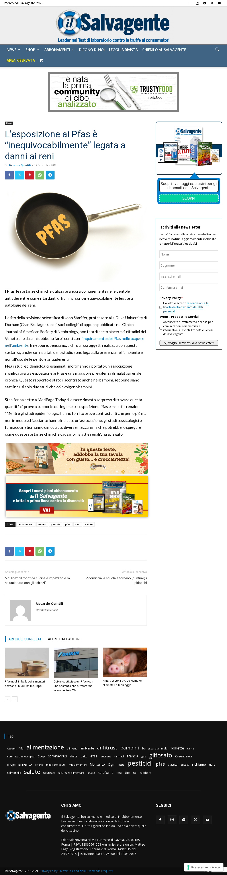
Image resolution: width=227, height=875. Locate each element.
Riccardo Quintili (19, 165)
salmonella (14, 772)
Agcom (11, 748)
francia (132, 756)
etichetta (106, 756)
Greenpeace (183, 756)
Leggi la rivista (123, 49)
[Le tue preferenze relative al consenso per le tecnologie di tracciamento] (203, 867)
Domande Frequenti (100, 871)
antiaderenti (25, 524)
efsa (94, 756)
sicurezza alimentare (71, 772)
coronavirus (57, 756)
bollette (177, 748)
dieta (74, 756)
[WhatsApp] (39, 175)
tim (127, 772)
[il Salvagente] (113, 25)
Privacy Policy (49, 871)
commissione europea (21, 756)
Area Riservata (21, 60)
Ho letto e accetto (186, 307)
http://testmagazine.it (47, 609)
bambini (129, 747)
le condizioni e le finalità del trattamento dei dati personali (186, 307)
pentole (55, 524)
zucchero (145, 773)
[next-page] (15, 699)
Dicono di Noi (92, 49)
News (11, 49)
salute (89, 524)
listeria (39, 764)
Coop (41, 756)
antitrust (107, 747)
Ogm (111, 764)
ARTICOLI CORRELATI (25, 639)
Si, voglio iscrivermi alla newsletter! (189, 343)
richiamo (199, 764)
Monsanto (97, 764)
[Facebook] (190, 3)
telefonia (106, 772)
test (119, 773)
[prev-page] (7, 699)
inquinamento (19, 764)
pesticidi (140, 763)
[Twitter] (212, 3)
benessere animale (155, 748)
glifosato (160, 755)
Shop (30, 49)
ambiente (87, 748)
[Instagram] (197, 3)
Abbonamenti (57, 49)
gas (143, 756)
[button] (217, 50)
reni (77, 524)
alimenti (72, 748)
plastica (173, 764)
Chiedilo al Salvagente (164, 49)
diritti (84, 756)
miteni (42, 524)
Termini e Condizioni (73, 871)
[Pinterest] (29, 175)
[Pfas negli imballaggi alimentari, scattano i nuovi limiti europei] (27, 663)
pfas (67, 524)
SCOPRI (188, 198)
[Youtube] (219, 3)
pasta (121, 764)
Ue (135, 772)
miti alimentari (78, 764)
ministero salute (56, 764)
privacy (185, 764)
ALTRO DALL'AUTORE (64, 639)
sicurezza (49, 773)
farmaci (119, 756)
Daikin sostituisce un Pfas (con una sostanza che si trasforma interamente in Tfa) (73, 686)
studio (91, 772)
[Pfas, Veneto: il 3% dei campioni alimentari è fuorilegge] (125, 662)
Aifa (21, 748)
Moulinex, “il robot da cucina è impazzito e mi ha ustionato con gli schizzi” (37, 580)
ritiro (212, 764)
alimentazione (45, 747)
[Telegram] (204, 3)
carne (190, 748)
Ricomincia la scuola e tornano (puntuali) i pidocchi (116, 580)
